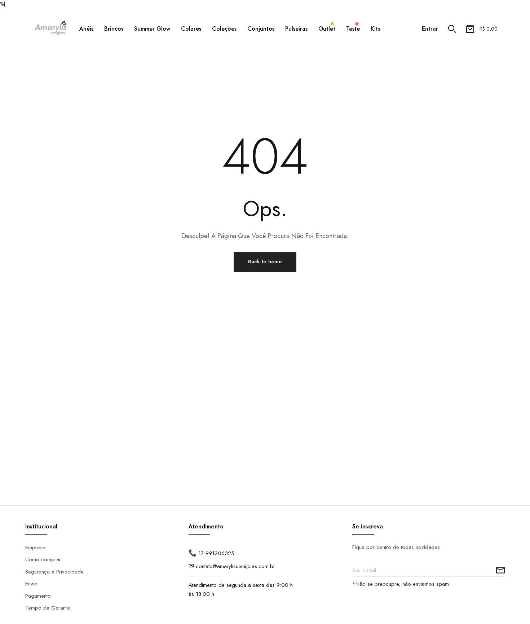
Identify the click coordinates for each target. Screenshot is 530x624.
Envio (31, 584)
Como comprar (43, 559)
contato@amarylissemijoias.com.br (235, 566)
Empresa (35, 548)
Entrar (430, 29)
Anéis (86, 29)
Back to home (265, 261)
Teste (353, 28)
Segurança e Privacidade (54, 572)
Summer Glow (152, 29)
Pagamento (38, 596)
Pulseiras (296, 29)
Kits (375, 29)
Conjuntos (260, 29)
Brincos (113, 29)
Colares (191, 29)
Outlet (326, 28)
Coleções (224, 29)
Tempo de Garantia (48, 608)
